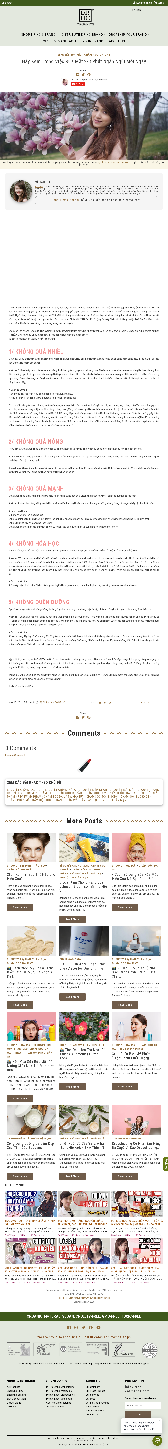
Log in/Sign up (143, 2)
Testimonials (92, 1406)
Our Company (93, 1386)
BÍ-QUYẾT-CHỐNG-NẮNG (74, 865)
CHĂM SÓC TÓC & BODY (102, 796)
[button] (138, 9)
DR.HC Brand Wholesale (59, 1390)
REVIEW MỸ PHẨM (29, 796)
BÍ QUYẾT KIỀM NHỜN (93, 789)
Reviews (11, 1406)
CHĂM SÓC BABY (96, 793)
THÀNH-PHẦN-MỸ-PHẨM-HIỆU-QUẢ (81, 1045)
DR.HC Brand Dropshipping (60, 1386)
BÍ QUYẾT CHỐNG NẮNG (60, 789)
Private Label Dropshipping (60, 1394)
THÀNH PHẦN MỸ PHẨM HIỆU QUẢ (29, 800)
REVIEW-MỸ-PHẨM (131, 1049)
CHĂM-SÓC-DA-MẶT (97, 54)
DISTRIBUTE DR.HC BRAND (82, 34)
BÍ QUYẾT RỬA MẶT (122, 789)
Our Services (92, 1394)
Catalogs (90, 1398)
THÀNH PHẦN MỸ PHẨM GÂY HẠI (75, 800)
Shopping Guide (15, 1390)
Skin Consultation (16, 1398)
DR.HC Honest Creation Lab (89, 1444)
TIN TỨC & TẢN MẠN (113, 800)
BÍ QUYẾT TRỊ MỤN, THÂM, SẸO (33, 793)
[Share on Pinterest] (88, 75)
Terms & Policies (95, 1410)
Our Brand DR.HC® (96, 1390)
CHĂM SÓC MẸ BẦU (69, 793)
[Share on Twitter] (84, 75)
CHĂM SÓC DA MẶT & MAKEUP (64, 796)
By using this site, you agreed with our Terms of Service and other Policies (84, 1438)
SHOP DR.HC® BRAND (38, 34)
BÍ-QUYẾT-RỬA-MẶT (70, 54)
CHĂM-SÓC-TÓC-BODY (86, 869)
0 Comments (143, 702)
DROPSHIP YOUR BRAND (128, 34)
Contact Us (92, 1414)
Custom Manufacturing (58, 1402)
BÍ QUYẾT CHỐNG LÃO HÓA (24, 789)
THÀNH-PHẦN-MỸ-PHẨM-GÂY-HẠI (80, 873)
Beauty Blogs (14, 1402)
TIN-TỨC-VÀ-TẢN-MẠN (73, 877)
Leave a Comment (15, 755)
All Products (13, 1386)
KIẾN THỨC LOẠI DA (122, 793)
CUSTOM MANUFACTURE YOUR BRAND (73, 41)
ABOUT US (117, 41)
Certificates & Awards (97, 1402)
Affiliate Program (55, 1406)
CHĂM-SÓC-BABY (70, 959)
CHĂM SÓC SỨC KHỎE (135, 796)
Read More (20, 907)
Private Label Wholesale (59, 1398)
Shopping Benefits (16, 1394)
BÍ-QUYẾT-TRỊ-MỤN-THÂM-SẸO (26, 865)
